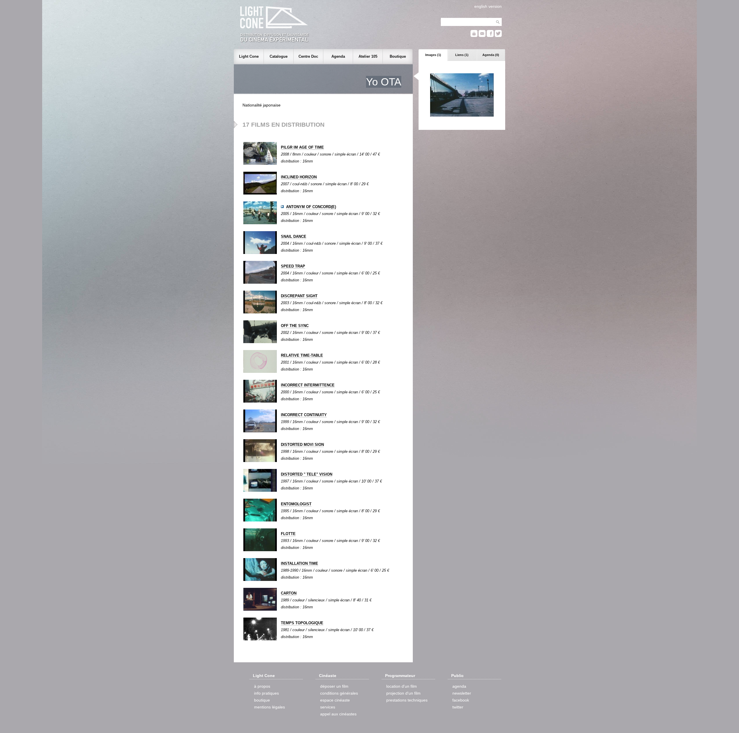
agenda (459, 686)
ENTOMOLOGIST (296, 504)
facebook (460, 700)
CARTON (288, 593)
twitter (457, 707)
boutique (262, 700)
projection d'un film (403, 693)
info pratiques (266, 693)
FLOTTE (288, 534)
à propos (262, 686)
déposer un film (334, 686)
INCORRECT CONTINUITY (304, 415)
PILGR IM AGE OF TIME (302, 147)
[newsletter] (482, 35)
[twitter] (498, 35)
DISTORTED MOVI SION (302, 444)
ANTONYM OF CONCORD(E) (311, 207)
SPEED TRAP (293, 266)
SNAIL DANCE (293, 236)
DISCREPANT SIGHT (299, 296)
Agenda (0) (490, 55)
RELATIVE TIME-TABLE (302, 355)
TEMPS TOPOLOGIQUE (302, 623)
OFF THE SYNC (295, 326)
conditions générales (339, 693)
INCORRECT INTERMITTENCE (308, 385)
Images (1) (433, 55)
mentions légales (269, 707)
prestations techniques (407, 700)
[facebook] (490, 35)
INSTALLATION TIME (299, 563)
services (327, 707)
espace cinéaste (335, 700)
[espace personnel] (474, 35)
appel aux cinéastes (338, 714)
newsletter (461, 693)
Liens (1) (462, 55)
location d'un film (401, 686)
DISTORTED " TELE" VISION (306, 474)
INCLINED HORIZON (299, 177)
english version (488, 6)
